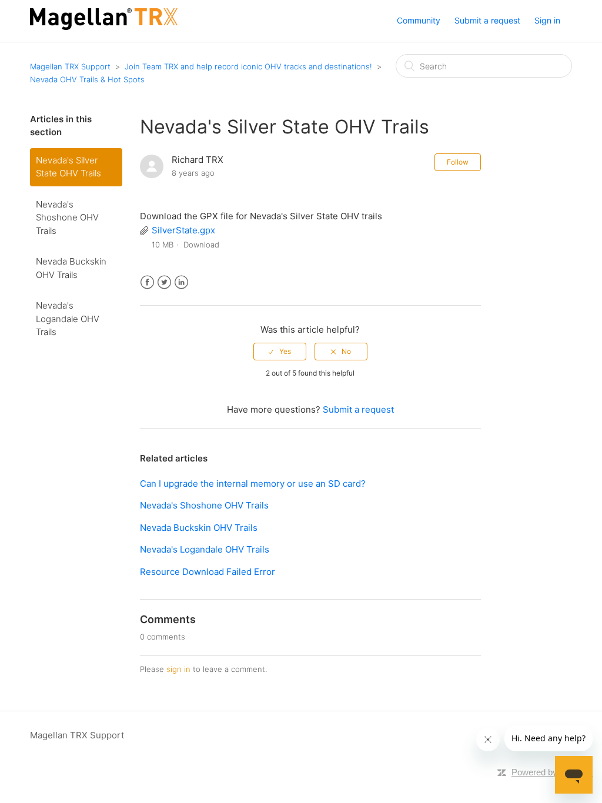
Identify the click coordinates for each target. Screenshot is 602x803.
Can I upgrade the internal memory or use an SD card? (253, 483)
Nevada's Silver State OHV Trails (68, 167)
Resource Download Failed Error (207, 571)
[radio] (279, 351)
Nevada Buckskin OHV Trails (71, 268)
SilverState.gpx (183, 230)
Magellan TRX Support (70, 66)
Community (418, 20)
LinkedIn (181, 282)
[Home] (104, 26)
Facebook (147, 282)
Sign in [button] (547, 20)
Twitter (164, 282)
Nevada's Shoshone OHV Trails (67, 217)
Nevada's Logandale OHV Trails (67, 318)
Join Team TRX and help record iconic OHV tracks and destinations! (248, 66)
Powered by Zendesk (552, 772)
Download (201, 244)
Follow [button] (458, 162)
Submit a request (487, 20)
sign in (178, 669)
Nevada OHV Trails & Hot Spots (87, 79)
